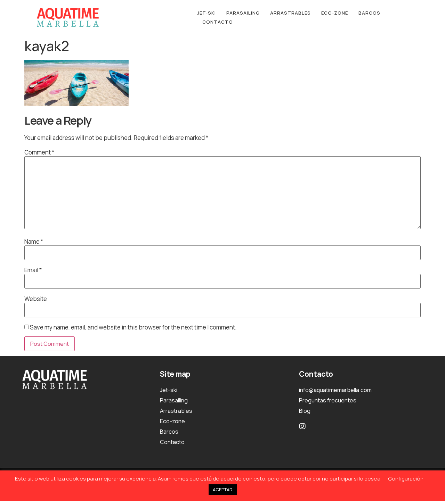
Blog (304, 411)
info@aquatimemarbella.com (335, 390)
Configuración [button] (405, 478)
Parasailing (243, 13)
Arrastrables (290, 13)
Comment (39, 152)
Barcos (369, 13)
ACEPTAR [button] (223, 489)
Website (35, 299)
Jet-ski (206, 13)
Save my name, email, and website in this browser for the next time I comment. (133, 327)
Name (33, 241)
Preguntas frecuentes (327, 400)
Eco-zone (334, 13)
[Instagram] (302, 426)
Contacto (217, 22)
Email (33, 270)
